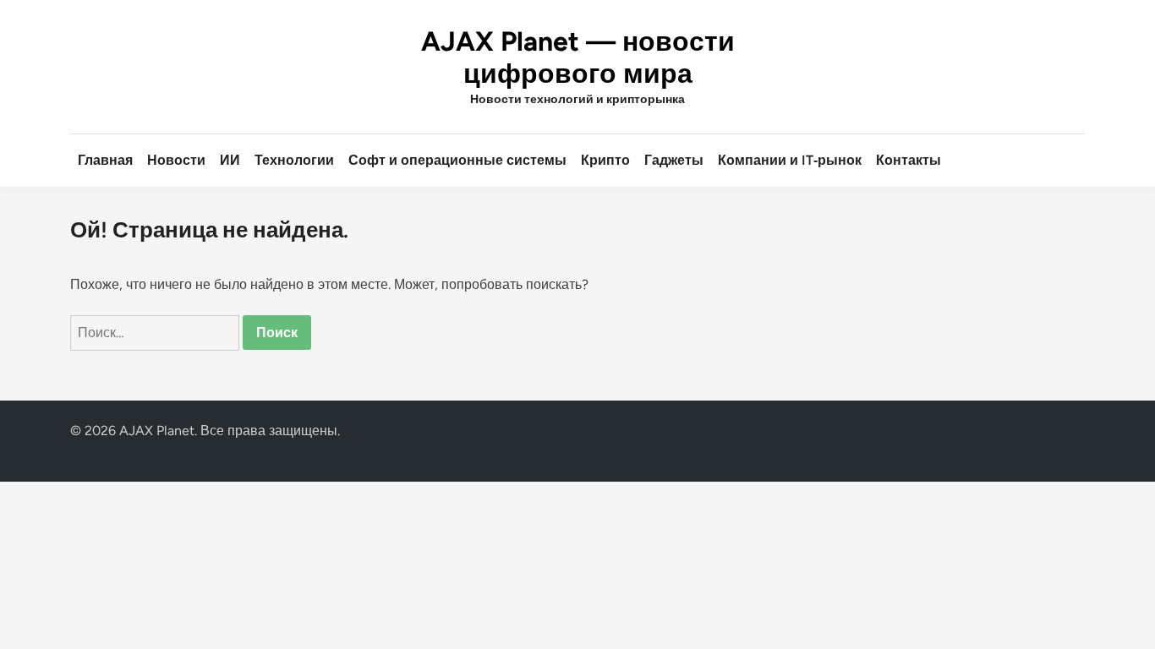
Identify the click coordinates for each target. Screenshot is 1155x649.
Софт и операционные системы (457, 160)
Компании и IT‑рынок (790, 160)
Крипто (605, 160)
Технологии (294, 160)
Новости (176, 160)
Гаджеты (673, 160)
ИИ (230, 160)
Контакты (908, 160)
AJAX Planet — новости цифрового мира (578, 57)
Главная (105, 160)
